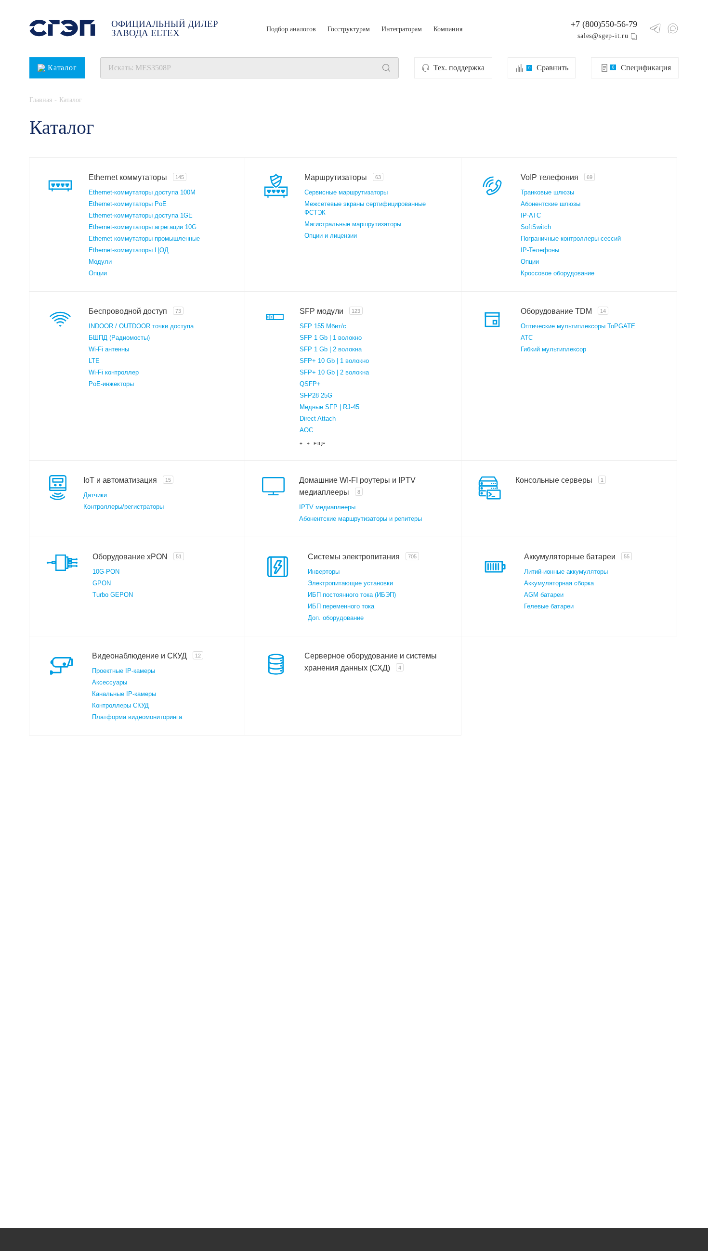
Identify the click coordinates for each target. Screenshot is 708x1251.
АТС (527, 337)
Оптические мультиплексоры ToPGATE (578, 326)
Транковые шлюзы (547, 192)
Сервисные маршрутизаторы (346, 192)
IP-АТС (531, 215)
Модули (100, 261)
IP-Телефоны (540, 250)
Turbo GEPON (112, 594)
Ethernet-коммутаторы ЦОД (129, 250)
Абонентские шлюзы (550, 203)
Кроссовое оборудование (557, 273)
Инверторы (324, 571)
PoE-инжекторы (111, 383)
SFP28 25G (316, 395)
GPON (101, 583)
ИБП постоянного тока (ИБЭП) (352, 594)
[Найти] (386, 67)
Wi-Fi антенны (109, 349)
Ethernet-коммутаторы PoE (128, 203)
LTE (94, 360)
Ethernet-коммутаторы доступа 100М (142, 192)
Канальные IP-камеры (124, 693)
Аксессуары (109, 682)
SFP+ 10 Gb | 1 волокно (334, 360)
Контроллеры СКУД (120, 705)
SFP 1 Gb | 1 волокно (331, 337)
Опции (98, 273)
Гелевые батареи (549, 606)
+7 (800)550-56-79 (604, 24)
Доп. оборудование (336, 617)
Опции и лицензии (330, 235)
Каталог (62, 68)
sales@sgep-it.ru (603, 35)
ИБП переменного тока (341, 606)
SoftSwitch (536, 227)
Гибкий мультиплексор (553, 349)
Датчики (95, 495)
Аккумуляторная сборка (559, 583)
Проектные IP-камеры (123, 670)
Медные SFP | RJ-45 (329, 407)
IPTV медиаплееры (327, 507)
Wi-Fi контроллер (114, 372)
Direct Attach (318, 418)
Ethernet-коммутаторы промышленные (144, 238)
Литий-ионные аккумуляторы (566, 571)
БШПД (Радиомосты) (119, 337)
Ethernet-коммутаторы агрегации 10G (143, 227)
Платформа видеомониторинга (137, 717)
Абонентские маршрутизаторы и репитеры (360, 518)
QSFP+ (310, 383)
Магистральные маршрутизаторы (352, 224)
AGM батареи (544, 594)
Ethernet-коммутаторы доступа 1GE (141, 215)
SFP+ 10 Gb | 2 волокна (334, 372)
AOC (306, 430)
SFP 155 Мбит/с (323, 326)
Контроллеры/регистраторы (123, 506)
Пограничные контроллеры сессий (571, 238)
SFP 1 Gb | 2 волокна (331, 349)
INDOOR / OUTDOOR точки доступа (141, 326)
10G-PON (105, 571)
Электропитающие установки (350, 583)
